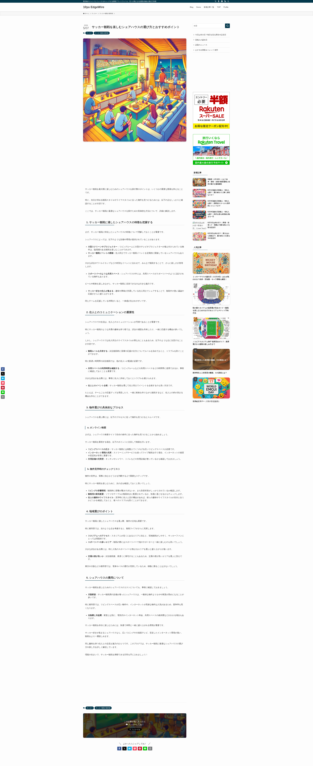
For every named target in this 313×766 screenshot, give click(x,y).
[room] (218, 1)
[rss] (225, 1)
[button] (119, 748)
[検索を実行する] (227, 25)
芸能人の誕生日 (201, 40)
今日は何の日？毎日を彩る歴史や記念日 (210, 35)
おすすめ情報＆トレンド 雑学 (206, 50)
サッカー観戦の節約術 (101, 33)
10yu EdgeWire (93, 7)
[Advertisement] (134, 162)
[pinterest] (222, 1)
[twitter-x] (215, 1)
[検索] (228, 1)
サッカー (89, 33)
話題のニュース (201, 45)
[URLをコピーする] (150, 748)
